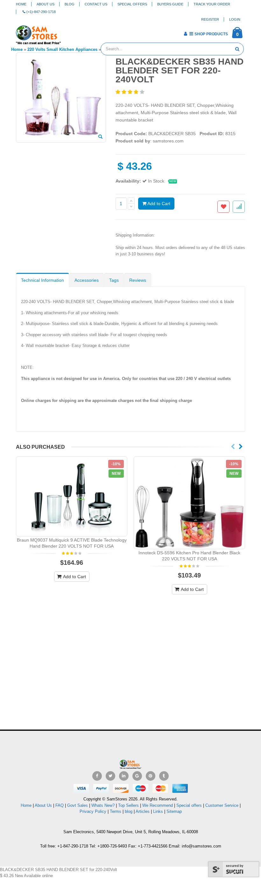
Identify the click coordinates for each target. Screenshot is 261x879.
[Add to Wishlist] (223, 207)
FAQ (59, 805)
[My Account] (185, 33)
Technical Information (42, 280)
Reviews (137, 280)
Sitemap (174, 811)
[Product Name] (71, 496)
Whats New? (103, 805)
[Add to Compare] (239, 207)
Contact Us (96, 4)
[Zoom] (100, 137)
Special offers (189, 805)
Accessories (86, 280)
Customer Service (221, 805)
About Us (45, 4)
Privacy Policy (93, 811)
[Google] (137, 776)
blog (128, 811)
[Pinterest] (150, 776)
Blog (69, 4)
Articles (143, 811)
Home (21, 4)
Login (234, 19)
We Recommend (157, 805)
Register (210, 19)
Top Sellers (128, 805)
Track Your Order (212, 4)
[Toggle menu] (68, 31)
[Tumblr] (164, 776)
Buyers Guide (170, 4)
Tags (114, 280)
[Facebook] (97, 776)
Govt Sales (77, 805)
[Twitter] (110, 776)
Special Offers (132, 4)
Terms (116, 811)
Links (158, 811)
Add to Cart (158, 203)
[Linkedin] (124, 776)
